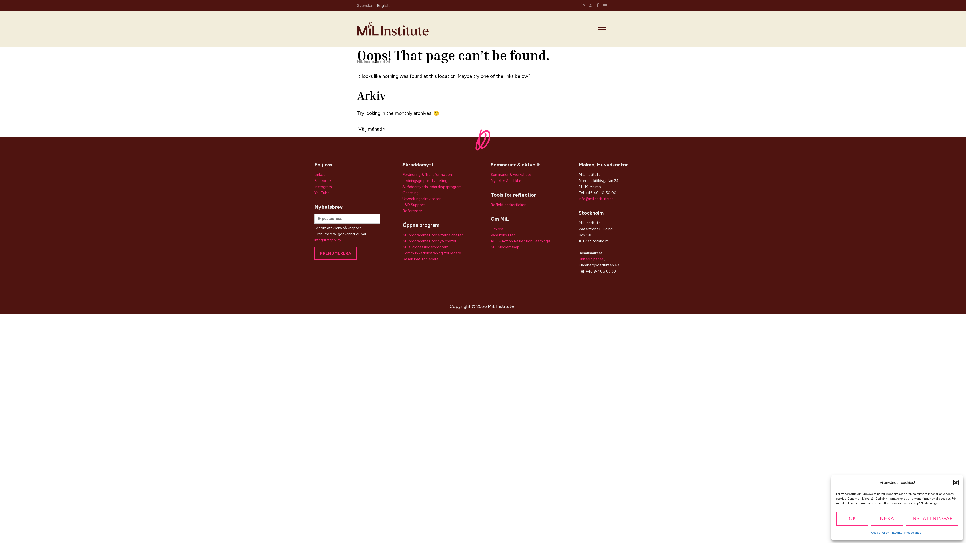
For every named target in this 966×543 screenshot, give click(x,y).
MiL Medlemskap (505, 247)
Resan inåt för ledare (421, 259)
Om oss (497, 229)
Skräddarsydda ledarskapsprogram (432, 187)
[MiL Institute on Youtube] (605, 5)
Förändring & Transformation (427, 174)
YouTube (322, 193)
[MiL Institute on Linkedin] (583, 5)
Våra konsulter (503, 235)
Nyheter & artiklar (506, 180)
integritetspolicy (327, 240)
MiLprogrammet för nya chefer (429, 241)
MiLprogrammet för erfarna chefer (433, 235)
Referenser (412, 211)
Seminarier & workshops (511, 174)
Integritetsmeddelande (906, 532)
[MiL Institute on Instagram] (590, 5)
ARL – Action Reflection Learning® (520, 241)
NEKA (887, 518)
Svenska (364, 5)
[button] (955, 482)
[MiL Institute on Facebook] (597, 5)
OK (852, 518)
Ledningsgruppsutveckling (425, 180)
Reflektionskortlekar (508, 205)
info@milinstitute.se (596, 199)
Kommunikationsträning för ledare (432, 253)
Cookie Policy (880, 532)
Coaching (411, 193)
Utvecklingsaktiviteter (422, 199)
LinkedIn (321, 174)
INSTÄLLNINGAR (932, 518)
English (383, 5)
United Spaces (591, 259)
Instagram (323, 187)
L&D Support (414, 205)
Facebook (322, 180)
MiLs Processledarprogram (425, 247)
